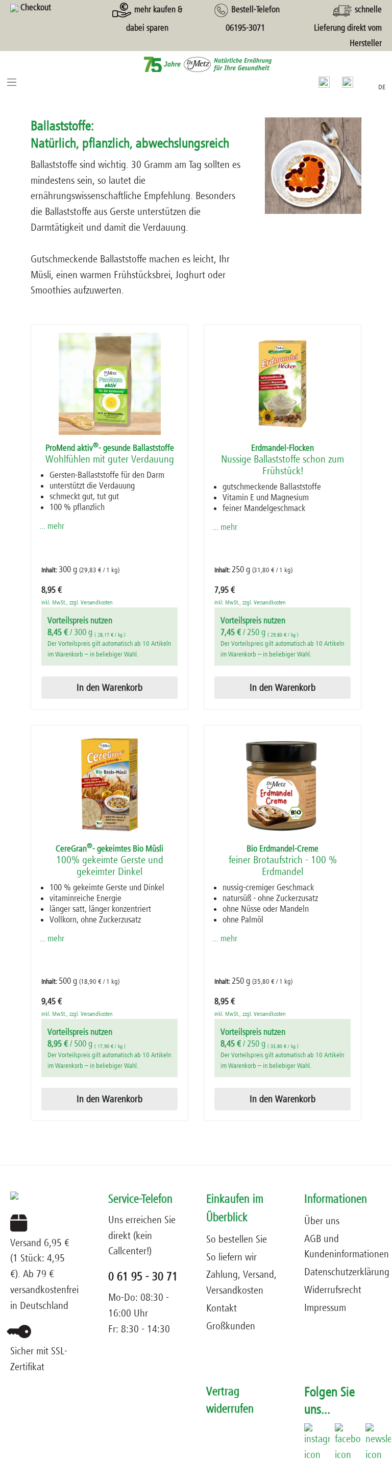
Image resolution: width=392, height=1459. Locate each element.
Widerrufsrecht (332, 1289)
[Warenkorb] (365, 80)
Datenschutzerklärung (346, 1272)
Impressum (325, 1307)
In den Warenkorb (109, 688)
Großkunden (230, 1326)
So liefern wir (231, 1257)
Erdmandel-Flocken (282, 460)
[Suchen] (324, 81)
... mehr (51, 526)
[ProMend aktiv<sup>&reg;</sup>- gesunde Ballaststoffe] (109, 384)
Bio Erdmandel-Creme (283, 860)
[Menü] (11, 81)
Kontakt (221, 1308)
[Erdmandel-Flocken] (282, 384)
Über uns (321, 1220)
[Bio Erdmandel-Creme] (282, 785)
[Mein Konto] (347, 81)
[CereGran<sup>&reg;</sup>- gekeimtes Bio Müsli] (109, 785)
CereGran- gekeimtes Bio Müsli (109, 860)
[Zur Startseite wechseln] (196, 64)
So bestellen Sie (236, 1239)
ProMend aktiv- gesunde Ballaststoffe (109, 454)
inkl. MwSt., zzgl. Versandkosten (77, 602)
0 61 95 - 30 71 (143, 1276)
